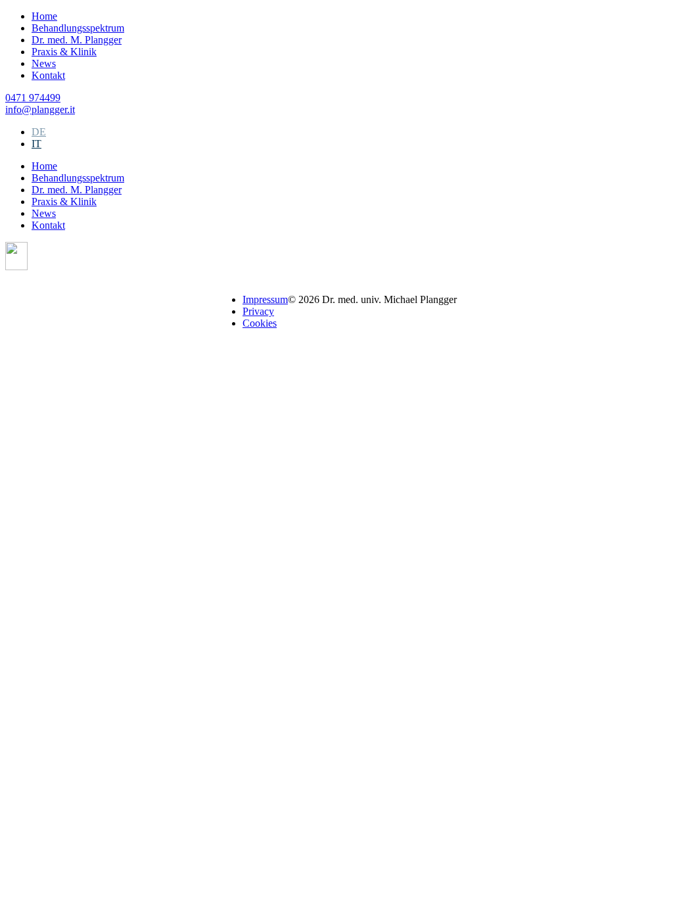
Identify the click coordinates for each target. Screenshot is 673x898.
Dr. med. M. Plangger (77, 39)
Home (44, 16)
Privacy (258, 311)
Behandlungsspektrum (78, 28)
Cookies (260, 323)
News (44, 63)
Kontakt (48, 75)
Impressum (265, 299)
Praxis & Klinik (64, 51)
